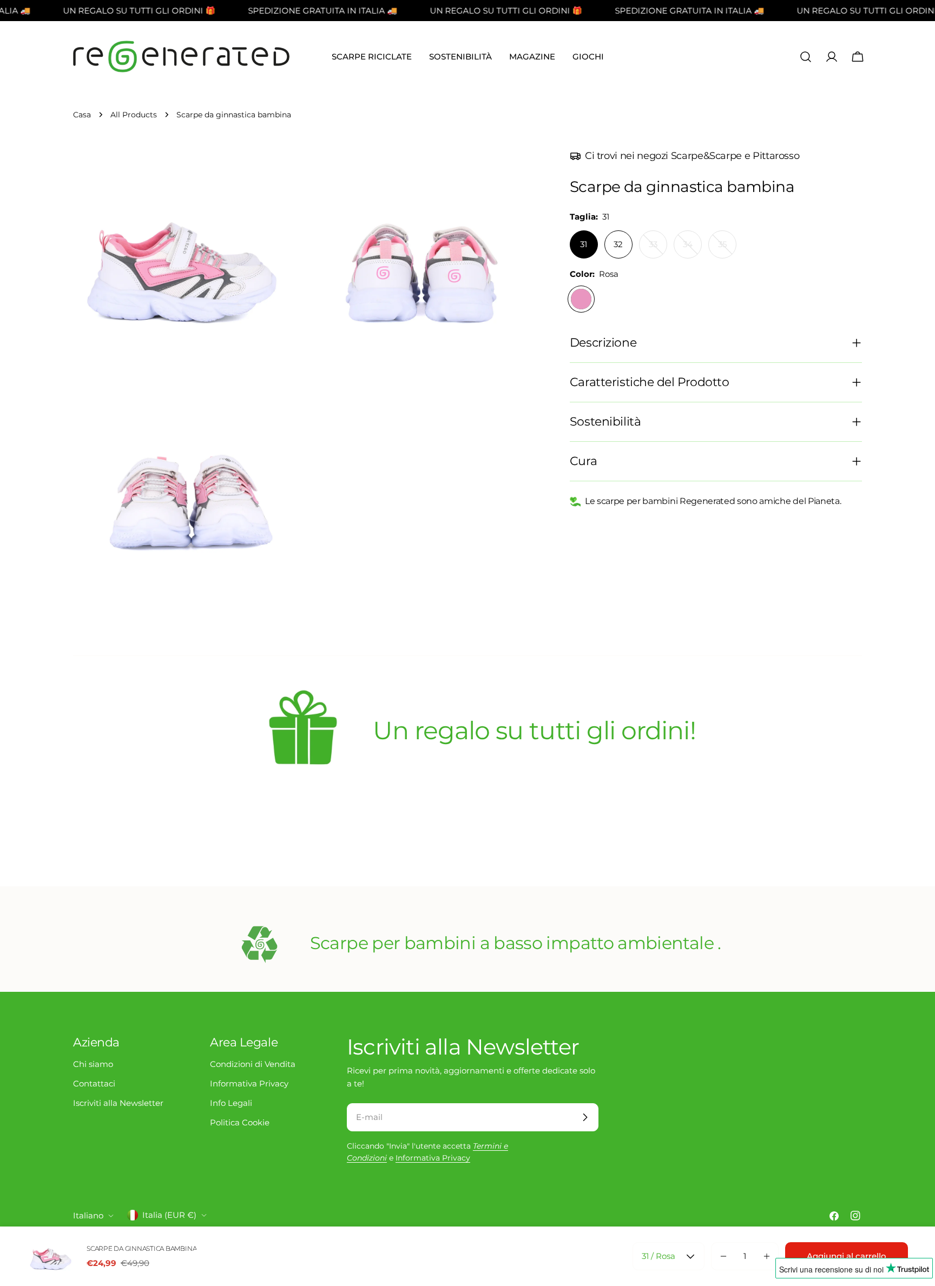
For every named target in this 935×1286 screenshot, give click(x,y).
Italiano (88, 1215)
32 (618, 244)
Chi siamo (93, 1064)
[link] (303, 732)
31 (583, 244)
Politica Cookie (239, 1122)
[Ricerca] (806, 57)
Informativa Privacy (249, 1083)
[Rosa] (581, 299)
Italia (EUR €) (169, 1215)
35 (727, 248)
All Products (133, 114)
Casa (82, 114)
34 (692, 248)
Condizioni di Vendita (252, 1064)
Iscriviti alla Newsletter (118, 1103)
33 (658, 248)
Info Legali (231, 1103)
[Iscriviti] (584, 1117)
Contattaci (94, 1083)
